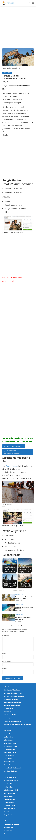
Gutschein (7, 712)
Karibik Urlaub (9, 755)
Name (4, 653)
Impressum (8, 831)
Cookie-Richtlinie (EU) (11, 771)
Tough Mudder (12, 466)
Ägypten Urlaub (9, 793)
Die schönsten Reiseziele (12, 702)
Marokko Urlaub (9, 809)
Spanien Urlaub (9, 784)
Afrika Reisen (8, 737)
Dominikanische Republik (12, 768)
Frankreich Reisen (10, 752)
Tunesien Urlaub (9, 805)
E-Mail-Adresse (6, 661)
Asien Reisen (8, 740)
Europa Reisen (9, 734)
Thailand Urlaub (9, 802)
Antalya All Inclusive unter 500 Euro (24, 608)
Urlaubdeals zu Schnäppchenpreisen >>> (13, 452)
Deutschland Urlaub (11, 781)
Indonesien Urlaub (10, 746)
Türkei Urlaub (8, 787)
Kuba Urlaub (8, 759)
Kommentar (6, 635)
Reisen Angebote (10, 715)
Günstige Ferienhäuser (12, 705)
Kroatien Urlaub (9, 799)
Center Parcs (8, 709)
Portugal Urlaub (9, 749)
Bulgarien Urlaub (10, 815)
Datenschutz (8, 828)
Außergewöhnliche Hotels (13, 693)
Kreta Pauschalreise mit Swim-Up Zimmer (23, 597)
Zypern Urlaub (9, 765)
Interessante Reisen (11, 699)
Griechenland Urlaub (11, 790)
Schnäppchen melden (11, 825)
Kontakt (7, 834)
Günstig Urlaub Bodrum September (23, 618)
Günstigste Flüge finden (12, 690)
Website (4, 668)
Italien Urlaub (8, 796)
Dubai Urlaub (8, 812)
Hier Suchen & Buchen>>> (15, 446)
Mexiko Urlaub (9, 762)
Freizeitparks (7, 72)
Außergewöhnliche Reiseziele (14, 696)
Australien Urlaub (10, 743)
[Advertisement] (18, 29)
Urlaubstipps (19, 594)
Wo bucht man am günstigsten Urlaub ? (18, 724)
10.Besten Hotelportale (12, 721)
